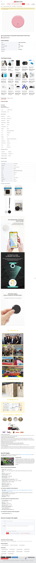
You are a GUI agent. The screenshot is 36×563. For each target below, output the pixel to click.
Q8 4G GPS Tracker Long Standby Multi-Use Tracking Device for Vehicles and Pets (11, 80)
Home (2, 6)
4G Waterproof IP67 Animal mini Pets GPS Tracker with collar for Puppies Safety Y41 (18, 80)
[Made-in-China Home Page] (18, 1)
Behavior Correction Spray (14, 545)
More (1, 555)
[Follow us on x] (30, 557)
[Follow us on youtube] (32, 557)
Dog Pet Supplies (4, 551)
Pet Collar (8, 490)
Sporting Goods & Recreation (7, 6)
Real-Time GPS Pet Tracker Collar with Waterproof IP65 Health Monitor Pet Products (3, 68)
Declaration (27, 560)
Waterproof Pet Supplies (11, 551)
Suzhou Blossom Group (6, 37)
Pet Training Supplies (19, 6)
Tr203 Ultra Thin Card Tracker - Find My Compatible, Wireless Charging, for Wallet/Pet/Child (18, 68)
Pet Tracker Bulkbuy (10, 553)
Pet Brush (11, 491)
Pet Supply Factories (27, 549)
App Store (3, 557)
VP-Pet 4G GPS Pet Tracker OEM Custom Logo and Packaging (4, 92)
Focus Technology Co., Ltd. (12, 560)
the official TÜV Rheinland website (26, 454)
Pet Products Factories (5, 549)
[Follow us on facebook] (28, 557)
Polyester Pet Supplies (19, 551)
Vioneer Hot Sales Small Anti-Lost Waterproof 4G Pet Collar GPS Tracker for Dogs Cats (32, 68)
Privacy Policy (31, 560)
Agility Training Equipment (5, 545)
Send (7, 533)
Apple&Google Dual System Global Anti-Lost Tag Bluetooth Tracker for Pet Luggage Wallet (10, 68)
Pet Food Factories (12, 549)
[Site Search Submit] (23, 4)
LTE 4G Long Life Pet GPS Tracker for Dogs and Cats (32, 80)
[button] (1, 1)
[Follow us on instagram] (31, 557)
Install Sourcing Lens (5, 558)
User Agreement (23, 560)
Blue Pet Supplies (4, 553)
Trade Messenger (15, 557)
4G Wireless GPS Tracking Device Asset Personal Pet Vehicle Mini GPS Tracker (11, 92)
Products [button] (9, 3)
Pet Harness (7, 491)
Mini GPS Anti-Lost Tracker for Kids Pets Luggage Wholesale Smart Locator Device (25, 68)
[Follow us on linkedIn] (25, 558)
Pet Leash (11, 490)
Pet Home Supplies (26, 551)
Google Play (8, 557)
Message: (4, 525)
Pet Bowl (30, 490)
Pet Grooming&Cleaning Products (23, 490)
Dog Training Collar (22, 545)
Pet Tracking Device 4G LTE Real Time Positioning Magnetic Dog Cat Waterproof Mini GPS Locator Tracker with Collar (25, 80)
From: (5, 521)
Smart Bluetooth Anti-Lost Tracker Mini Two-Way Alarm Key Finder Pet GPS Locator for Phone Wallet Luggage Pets (4, 80)
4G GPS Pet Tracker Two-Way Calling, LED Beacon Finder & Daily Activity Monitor (18, 92)
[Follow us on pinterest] (33, 557)
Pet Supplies (14, 6)
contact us (33, 8)
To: (5, 523)
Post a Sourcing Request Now (25, 533)
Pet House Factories (19, 549)
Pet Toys (17, 490)
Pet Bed (14, 490)
